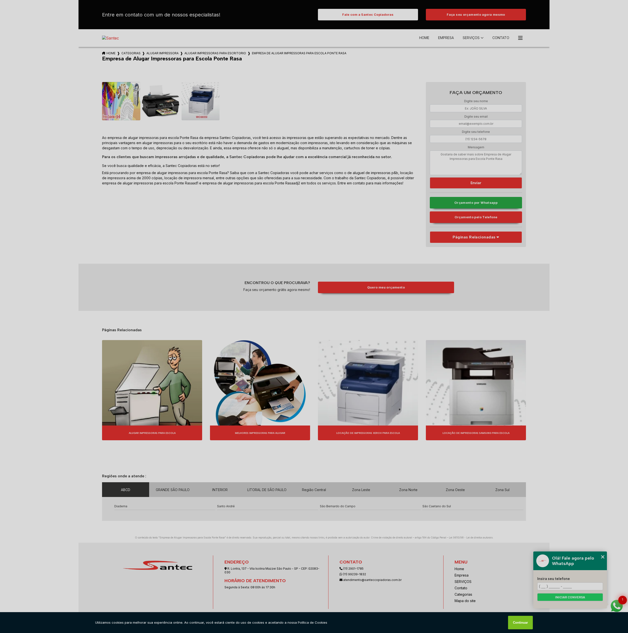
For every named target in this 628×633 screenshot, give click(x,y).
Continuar (520, 622)
